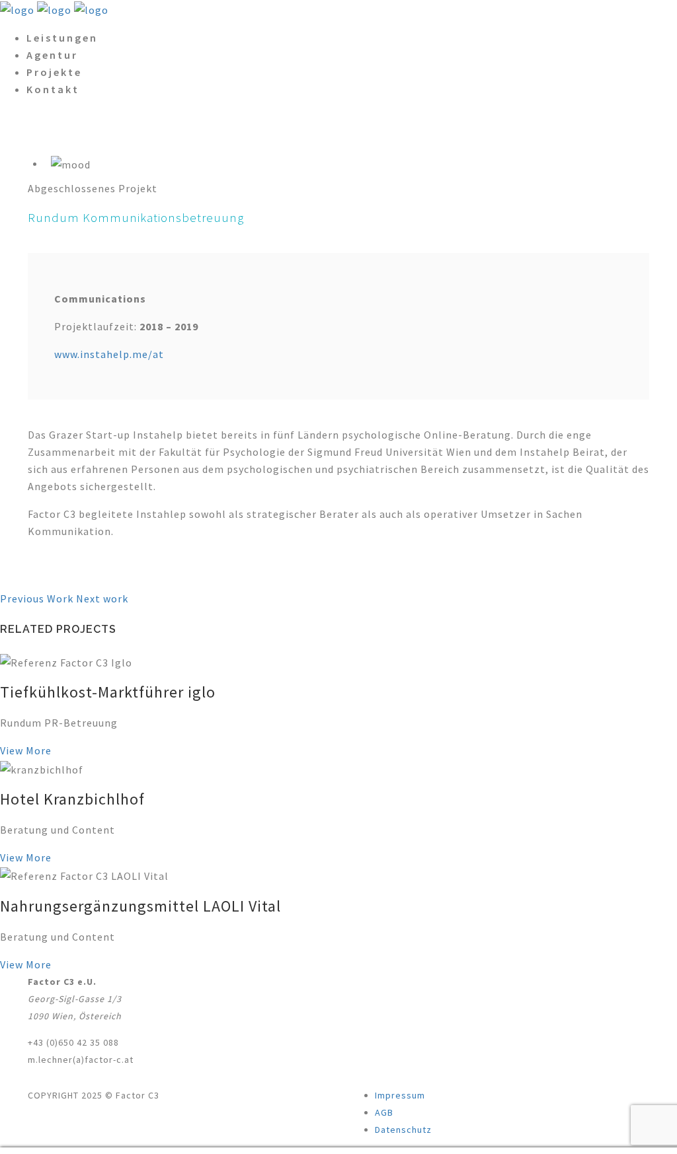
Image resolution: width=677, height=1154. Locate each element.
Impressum (400, 1095)
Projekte (54, 72)
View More (26, 750)
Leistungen (62, 37)
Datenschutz (403, 1130)
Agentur (52, 54)
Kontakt (52, 89)
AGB (384, 1112)
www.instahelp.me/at (109, 354)
